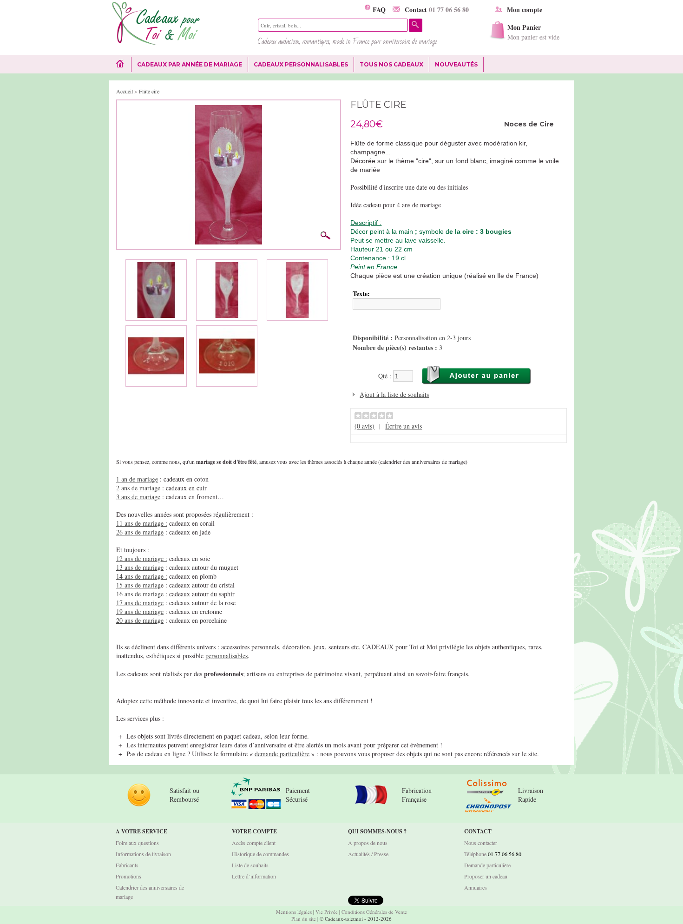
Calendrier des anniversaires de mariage (150, 892)
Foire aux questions (137, 842)
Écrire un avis (403, 426)
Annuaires (475, 887)
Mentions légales (294, 911)
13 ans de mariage (140, 567)
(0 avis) (364, 426)
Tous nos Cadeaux (388, 64)
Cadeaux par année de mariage (189, 64)
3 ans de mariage (138, 496)
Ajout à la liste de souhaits (394, 394)
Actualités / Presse (368, 854)
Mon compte (524, 9)
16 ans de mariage (140, 593)
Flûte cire (149, 91)
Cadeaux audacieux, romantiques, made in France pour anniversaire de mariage (347, 41)
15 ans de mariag (138, 585)
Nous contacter (480, 842)
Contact (437, 9)
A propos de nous (367, 842)
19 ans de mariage (140, 611)
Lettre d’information (254, 876)
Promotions (128, 876)
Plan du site (303, 918)
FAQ (378, 9)
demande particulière (282, 753)
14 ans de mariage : (141, 576)
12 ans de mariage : (141, 558)
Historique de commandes (260, 854)
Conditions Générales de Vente (374, 911)
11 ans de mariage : (141, 523)
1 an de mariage (137, 479)
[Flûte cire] (228, 109)
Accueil (124, 91)
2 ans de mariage (138, 487)
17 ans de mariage (140, 602)
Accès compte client (254, 842)
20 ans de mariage (140, 620)
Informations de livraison (143, 854)
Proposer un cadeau (485, 876)
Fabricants (127, 865)
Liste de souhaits (250, 865)
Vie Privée (326, 911)
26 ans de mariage (140, 532)
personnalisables (226, 655)
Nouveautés (456, 64)
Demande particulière (487, 865)
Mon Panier (533, 31)
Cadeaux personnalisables (301, 64)
